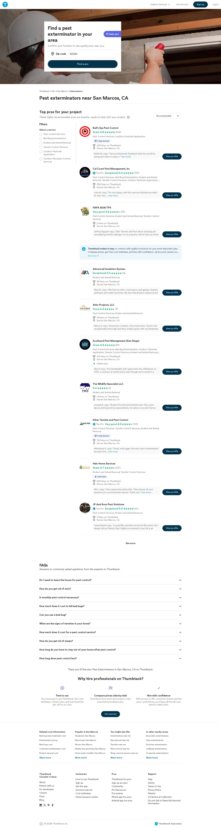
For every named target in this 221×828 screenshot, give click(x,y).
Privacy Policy (154, 790)
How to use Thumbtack (87, 779)
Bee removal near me (119, 740)
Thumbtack (44, 91)
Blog (41, 800)
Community (117, 786)
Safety (151, 783)
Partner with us (46, 785)
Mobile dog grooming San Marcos (90, 749)
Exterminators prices (48, 740)
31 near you (112, 34)
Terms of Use (154, 786)
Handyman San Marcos (85, 736)
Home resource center (87, 797)
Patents (151, 793)
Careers (43, 793)
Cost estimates (83, 793)
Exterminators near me (120, 736)
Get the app (82, 786)
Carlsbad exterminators (156, 749)
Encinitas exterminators (156, 745)
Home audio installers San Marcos (90, 753)
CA (53, 91)
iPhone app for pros (121, 797)
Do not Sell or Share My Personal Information (164, 802)
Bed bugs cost (45, 745)
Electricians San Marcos (85, 740)
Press (42, 796)
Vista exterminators (154, 740)
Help (150, 779)
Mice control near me (119, 749)
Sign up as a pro (120, 783)
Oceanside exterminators (157, 753)
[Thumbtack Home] (5, 4)
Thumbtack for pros (121, 779)
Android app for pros (122, 800)
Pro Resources (119, 790)
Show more (45, 757)
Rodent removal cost (48, 753)
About (42, 782)
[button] (98, 173)
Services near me (84, 790)
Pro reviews (117, 793)
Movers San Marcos (83, 745)
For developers (46, 789)
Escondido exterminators (157, 736)
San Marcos (62, 91)
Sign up (79, 783)
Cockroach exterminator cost (52, 749)
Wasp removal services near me (124, 753)
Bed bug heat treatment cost (52, 736)
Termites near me (118, 745)
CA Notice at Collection (160, 797)
